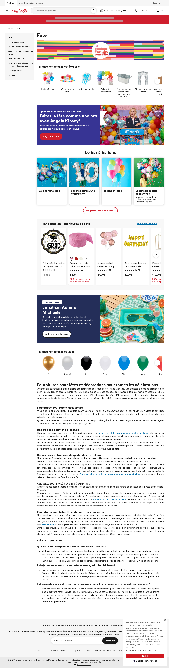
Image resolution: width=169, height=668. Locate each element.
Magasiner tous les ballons (100, 210)
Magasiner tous (51, 136)
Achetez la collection (56, 334)
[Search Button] (93, 10)
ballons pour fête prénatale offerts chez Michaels (123, 433)
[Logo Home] (19, 10)
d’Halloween (47, 524)
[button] (145, 661)
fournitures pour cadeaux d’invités (110, 499)
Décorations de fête (15, 59)
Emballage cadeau (15, 71)
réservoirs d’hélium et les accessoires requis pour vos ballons (109, 474)
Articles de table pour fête (18, 47)
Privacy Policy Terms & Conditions (141, 650)
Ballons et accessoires (17, 42)
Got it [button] (145, 656)
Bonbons (11, 75)
